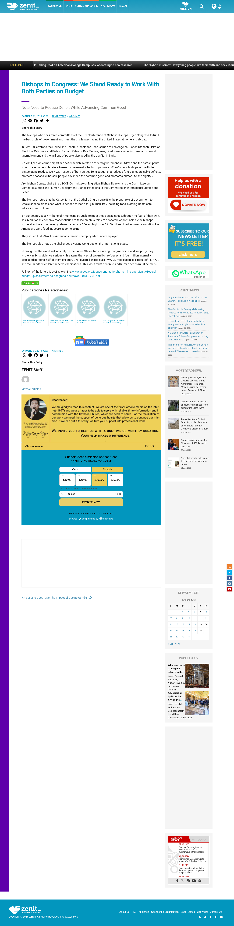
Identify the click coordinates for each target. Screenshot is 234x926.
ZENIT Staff (59, 116)
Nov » (177, 644)
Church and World (86, 6)
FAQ (134, 911)
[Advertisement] (117, 36)
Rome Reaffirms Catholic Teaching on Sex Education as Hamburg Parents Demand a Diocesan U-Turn (194, 424)
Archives (74, 116)
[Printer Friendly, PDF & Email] (30, 283)
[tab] (178, 839)
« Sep (171, 644)
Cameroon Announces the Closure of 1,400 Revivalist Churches (194, 443)
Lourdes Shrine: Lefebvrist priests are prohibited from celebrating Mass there (194, 404)
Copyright (202, 911)
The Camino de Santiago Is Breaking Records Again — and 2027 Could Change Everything (188, 312)
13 (206, 618)
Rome (68, 6)
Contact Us (216, 911)
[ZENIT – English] (26, 6)
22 (177, 630)
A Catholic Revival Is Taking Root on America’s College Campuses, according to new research (188, 336)
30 (182, 636)
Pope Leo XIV (55, 6)
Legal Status (188, 911)
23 (182, 630)
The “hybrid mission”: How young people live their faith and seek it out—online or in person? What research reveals (188, 348)
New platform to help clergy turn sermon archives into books (195, 461)
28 (171, 636)
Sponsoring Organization (165, 911)
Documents (108, 6)
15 (177, 624)
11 (194, 618)
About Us (124, 911)
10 (188, 618)
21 (171, 630)
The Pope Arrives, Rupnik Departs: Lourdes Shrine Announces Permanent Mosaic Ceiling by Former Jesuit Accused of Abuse (193, 383)
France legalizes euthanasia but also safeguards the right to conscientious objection (186, 324)
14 (171, 624)
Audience (144, 911)
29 (177, 636)
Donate (122, 6)
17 (188, 624)
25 (194, 630)
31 (188, 636)
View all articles (31, 389)
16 (182, 624)
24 (188, 630)
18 (194, 624)
